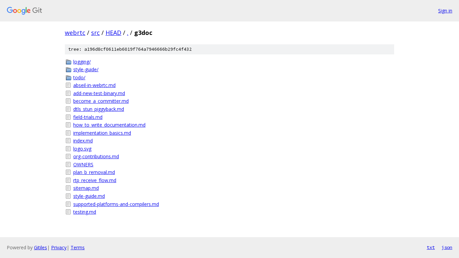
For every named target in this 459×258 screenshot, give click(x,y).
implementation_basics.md (102, 133)
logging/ (82, 61)
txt (431, 247)
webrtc (75, 33)
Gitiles (40, 247)
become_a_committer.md (101, 101)
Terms (78, 247)
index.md (83, 140)
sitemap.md (86, 188)
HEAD (113, 33)
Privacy (59, 247)
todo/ (79, 77)
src (95, 33)
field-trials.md (87, 117)
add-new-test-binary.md (99, 93)
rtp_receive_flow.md (94, 180)
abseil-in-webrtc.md (94, 85)
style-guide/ (85, 69)
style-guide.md (89, 196)
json (447, 247)
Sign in (445, 10)
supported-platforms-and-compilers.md (116, 204)
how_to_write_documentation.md (109, 125)
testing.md (84, 212)
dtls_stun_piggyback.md (98, 109)
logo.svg (82, 148)
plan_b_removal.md (94, 172)
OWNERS (83, 164)
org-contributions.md (96, 156)
